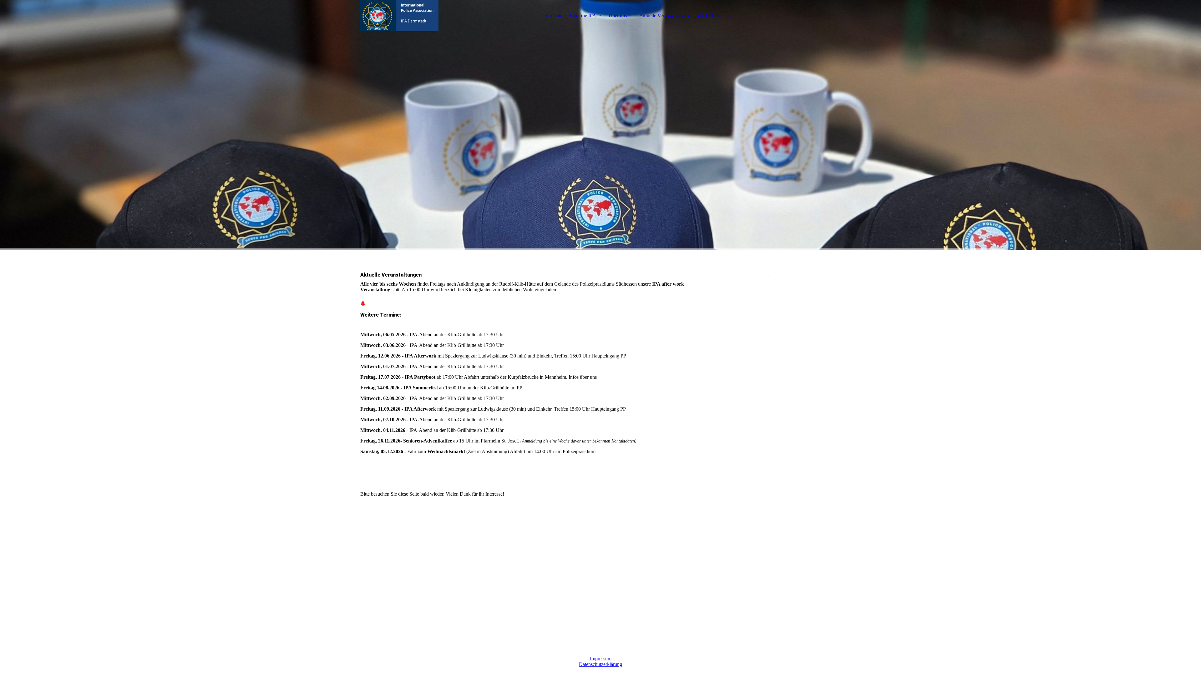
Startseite (553, 15)
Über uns (618, 15)
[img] (399, 15)
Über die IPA (583, 15)
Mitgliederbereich (714, 15)
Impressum (600, 658)
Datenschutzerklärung (600, 664)
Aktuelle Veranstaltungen (664, 15)
